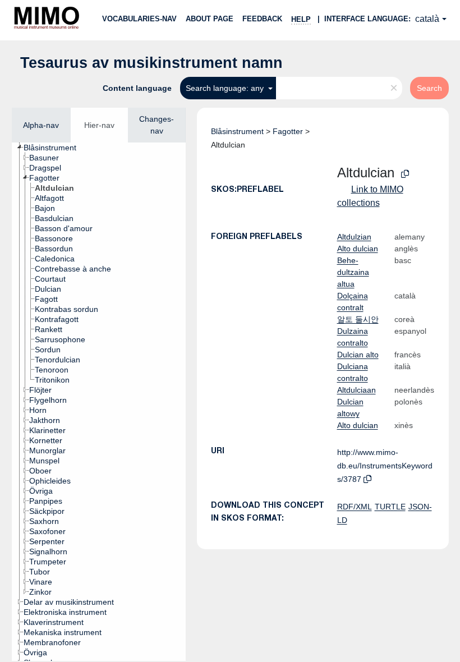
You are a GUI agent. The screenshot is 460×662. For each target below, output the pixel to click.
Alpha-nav (41, 125)
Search (429, 88)
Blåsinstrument (237, 131)
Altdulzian (354, 236)
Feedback (262, 19)
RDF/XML (354, 506)
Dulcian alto (358, 354)
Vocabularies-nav (139, 19)
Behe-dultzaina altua (353, 272)
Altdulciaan (356, 389)
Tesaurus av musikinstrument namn (151, 62)
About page (209, 19)
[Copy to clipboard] (405, 174)
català (427, 19)
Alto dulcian (357, 248)
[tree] (99, 401)
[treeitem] (54, 147)
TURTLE (390, 506)
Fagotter (288, 131)
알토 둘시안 (358, 319)
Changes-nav (156, 124)
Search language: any (226, 88)
